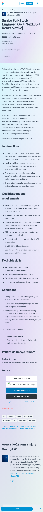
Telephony (32, 420)
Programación (32, 33)
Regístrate (29, 3)
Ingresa (22, 3)
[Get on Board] (3, 3)
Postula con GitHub (21, 397)
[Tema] (34, 3)
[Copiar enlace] (13, 56)
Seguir (34, 13)
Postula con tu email (22, 378)
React (19, 416)
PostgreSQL (7, 420)
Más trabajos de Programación (11, 10)
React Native (28, 416)
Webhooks (22, 420)
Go (4, 416)
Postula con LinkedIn (22, 390)
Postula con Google (27, 384)
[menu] (37, 3)
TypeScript (11, 416)
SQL (15, 420)
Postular (17, 508)
